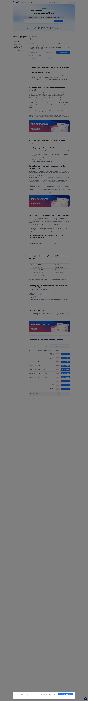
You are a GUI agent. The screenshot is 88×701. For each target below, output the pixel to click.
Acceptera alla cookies (66, 694)
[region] (44, 695)
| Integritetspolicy (26, 696)
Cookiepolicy (22, 696)
